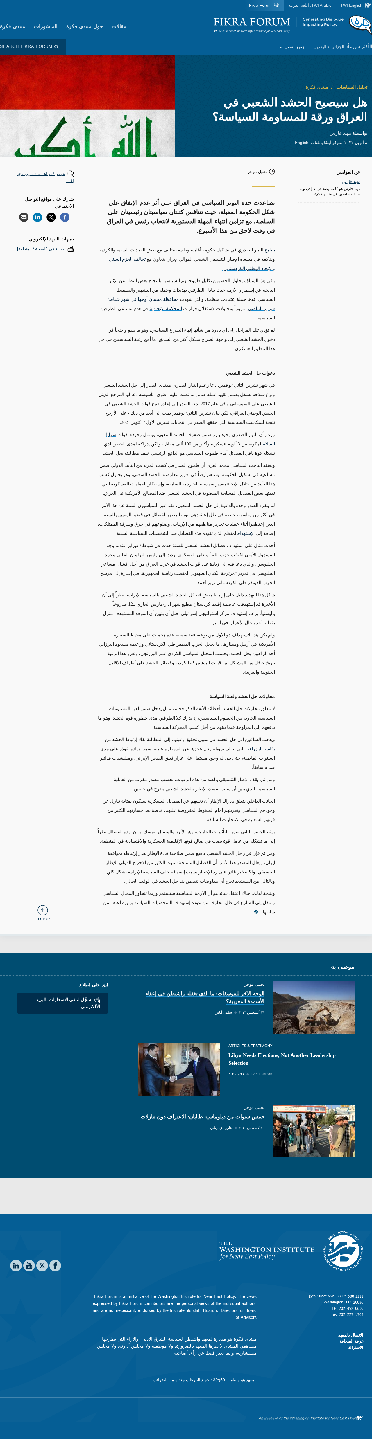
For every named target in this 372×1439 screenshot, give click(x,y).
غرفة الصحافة (351, 1341)
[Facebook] (64, 217)
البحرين (320, 46)
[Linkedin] (37, 217)
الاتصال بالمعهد (350, 1335)
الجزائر (337, 46)
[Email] (23, 217)
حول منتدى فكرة (84, 26)
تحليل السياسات (351, 86)
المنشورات (46, 26)
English (301, 142)
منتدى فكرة (12, 26)
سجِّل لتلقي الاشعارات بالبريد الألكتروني (68, 1003)
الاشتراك (355, 1347)
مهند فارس (340, 133)
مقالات (119, 26)
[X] (51, 217)
